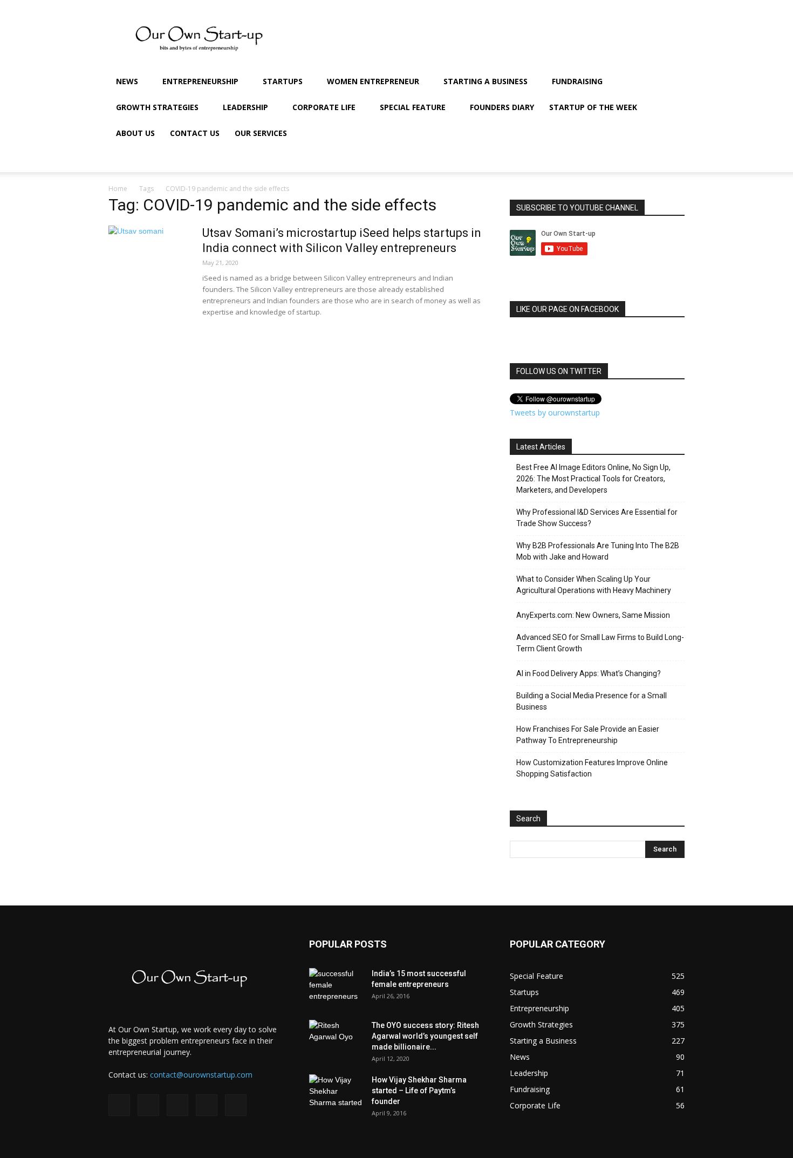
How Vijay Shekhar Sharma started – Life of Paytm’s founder (419, 1090)
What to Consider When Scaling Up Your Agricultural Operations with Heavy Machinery (593, 585)
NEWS (127, 81)
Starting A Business (485, 81)
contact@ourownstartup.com (201, 1075)
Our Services (261, 133)
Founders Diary (502, 107)
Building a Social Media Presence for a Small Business (591, 701)
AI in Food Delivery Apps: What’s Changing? (588, 673)
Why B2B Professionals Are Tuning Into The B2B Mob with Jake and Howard (597, 551)
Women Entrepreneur (373, 81)
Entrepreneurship (200, 81)
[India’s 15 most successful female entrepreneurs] (336, 987)
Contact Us (195, 133)
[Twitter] (629, 159)
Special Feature (413, 107)
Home (117, 188)
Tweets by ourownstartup (555, 412)
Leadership (245, 107)
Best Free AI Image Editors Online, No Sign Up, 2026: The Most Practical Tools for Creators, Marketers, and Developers (593, 478)
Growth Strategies (157, 107)
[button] (672, 82)
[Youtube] (648, 159)
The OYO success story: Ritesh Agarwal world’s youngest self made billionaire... (425, 1036)
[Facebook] (574, 159)
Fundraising (577, 81)
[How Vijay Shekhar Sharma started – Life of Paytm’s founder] (336, 1093)
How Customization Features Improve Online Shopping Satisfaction (592, 768)
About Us (135, 133)
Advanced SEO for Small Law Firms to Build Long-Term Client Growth (600, 643)
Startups (283, 81)
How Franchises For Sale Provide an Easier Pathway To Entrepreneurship (587, 735)
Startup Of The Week (593, 107)
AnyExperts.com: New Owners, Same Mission (593, 615)
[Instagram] (593, 159)
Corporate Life (324, 107)
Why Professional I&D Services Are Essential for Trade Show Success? (597, 518)
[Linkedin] (611, 159)
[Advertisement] (32, 278)
